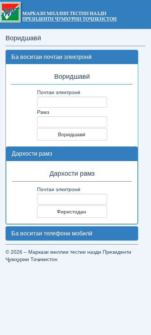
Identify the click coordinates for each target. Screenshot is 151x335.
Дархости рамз (32, 153)
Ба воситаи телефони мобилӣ (51, 233)
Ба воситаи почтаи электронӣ (51, 57)
